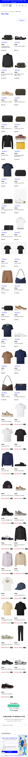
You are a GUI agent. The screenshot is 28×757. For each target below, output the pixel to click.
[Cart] (22, 5)
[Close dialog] (26, 736)
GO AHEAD (9, 751)
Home (2, 11)
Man (6, 11)
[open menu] (25, 5)
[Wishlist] (20, 5)
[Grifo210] (6, 6)
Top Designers (11, 11)
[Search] (17, 5)
